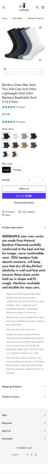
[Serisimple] (24, 7)
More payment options (24, 202)
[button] (9, 107)
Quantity (6, 179)
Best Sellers (17, 18)
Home (4, 18)
